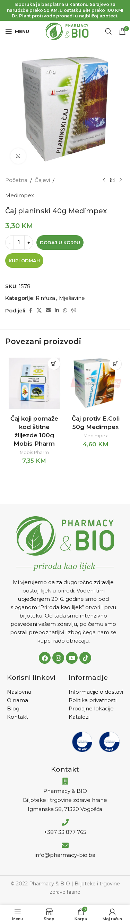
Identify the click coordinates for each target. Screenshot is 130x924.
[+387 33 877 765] (65, 822)
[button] (54, 364)
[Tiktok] (85, 658)
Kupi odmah (24, 260)
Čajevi (42, 180)
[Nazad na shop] (112, 180)
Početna (16, 180)
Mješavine (72, 298)
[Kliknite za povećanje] (18, 156)
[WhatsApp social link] (65, 310)
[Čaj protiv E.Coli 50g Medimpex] (96, 383)
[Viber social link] (73, 310)
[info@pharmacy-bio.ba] (65, 845)
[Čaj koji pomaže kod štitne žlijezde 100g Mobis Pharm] (34, 383)
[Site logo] (67, 30)
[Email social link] (48, 310)
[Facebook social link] (30, 310)
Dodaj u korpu (60, 242)
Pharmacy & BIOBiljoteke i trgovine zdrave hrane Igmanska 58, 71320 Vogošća (65, 800)
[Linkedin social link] (57, 310)
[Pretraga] (108, 31)
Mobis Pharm (34, 452)
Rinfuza (45, 298)
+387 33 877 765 (65, 832)
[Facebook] (45, 658)
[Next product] (120, 180)
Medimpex (19, 195)
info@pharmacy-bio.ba (65, 855)
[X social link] (39, 310)
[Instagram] (58, 658)
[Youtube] (72, 658)
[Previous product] (104, 180)
